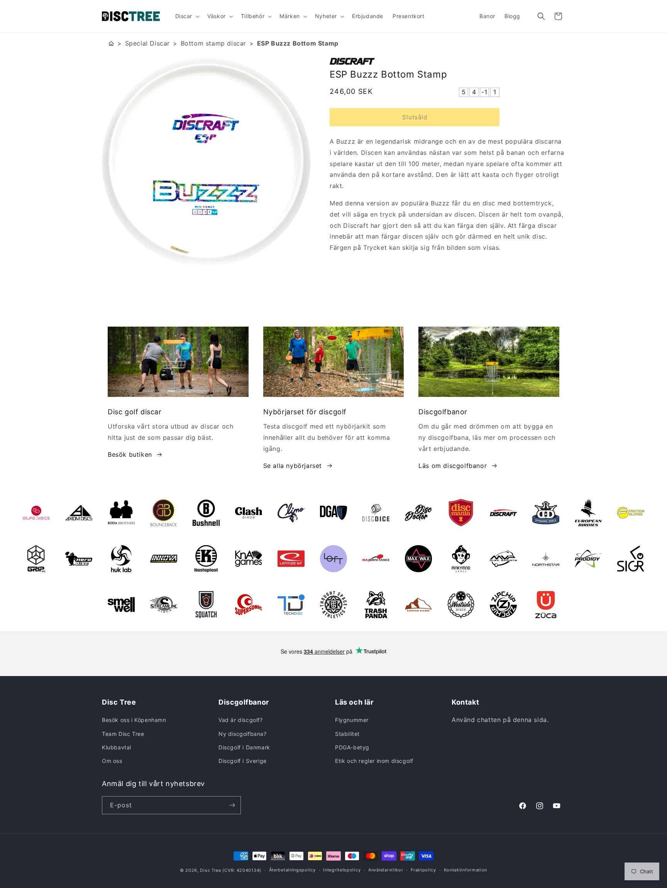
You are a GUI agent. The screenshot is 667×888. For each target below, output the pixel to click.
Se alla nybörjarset (292, 465)
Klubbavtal (116, 747)
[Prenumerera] (231, 805)
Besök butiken (130, 454)
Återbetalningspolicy (292, 870)
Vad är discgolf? (240, 720)
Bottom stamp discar (213, 43)
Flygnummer (352, 720)
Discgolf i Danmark (244, 747)
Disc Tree (210, 870)
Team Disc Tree (123, 733)
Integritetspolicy (342, 870)
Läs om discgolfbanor (452, 465)
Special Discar (147, 43)
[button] (187, 16)
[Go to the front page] (111, 43)
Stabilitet (347, 733)
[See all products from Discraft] (447, 61)
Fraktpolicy (423, 870)
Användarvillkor (385, 870)
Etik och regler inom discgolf (374, 761)
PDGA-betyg (352, 747)
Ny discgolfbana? (242, 733)
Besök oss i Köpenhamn (134, 720)
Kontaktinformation (466, 870)
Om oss (112, 761)
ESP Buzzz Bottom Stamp (298, 43)
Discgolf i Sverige (242, 761)
